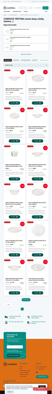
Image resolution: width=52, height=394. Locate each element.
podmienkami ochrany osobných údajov (15, 351)
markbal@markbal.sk (42, 366)
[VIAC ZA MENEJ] (15, 154)
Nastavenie (10, 391)
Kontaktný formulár (42, 376)
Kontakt (5, 1)
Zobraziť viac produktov (26, 54)
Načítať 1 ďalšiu (26, 299)
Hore (9, 304)
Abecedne (34, 60)
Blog (9, 1)
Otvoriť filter (8, 65)
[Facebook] (37, 372)
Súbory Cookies (23, 376)
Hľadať (31, 7)
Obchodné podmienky (24, 372)
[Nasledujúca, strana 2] (26, 309)
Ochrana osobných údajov (16, 1)
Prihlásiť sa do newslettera (13, 355)
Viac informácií (24, 388)
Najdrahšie (16, 60)
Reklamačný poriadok (24, 374)
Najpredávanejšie (25, 60)
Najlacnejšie (8, 60)
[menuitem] (8, 11)
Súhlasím (42, 387)
